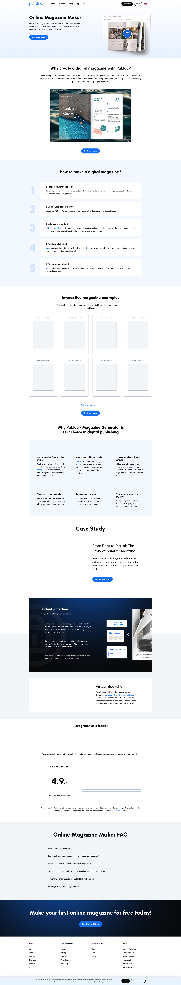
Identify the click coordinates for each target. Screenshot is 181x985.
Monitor (49, 268)
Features (32, 956)
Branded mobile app (126, 695)
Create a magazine (38, 37)
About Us (32, 953)
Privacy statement (129, 956)
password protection (55, 655)
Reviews (32, 964)
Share (48, 248)
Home (31, 949)
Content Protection (129, 949)
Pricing (31, 967)
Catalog (63, 953)
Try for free (127, 4)
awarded (119, 811)
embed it (84, 248)
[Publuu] (36, 4)
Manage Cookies (138, 981)
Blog (93, 949)
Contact (94, 956)
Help (93, 953)
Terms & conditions (129, 953)
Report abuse (127, 967)
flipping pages (42, 470)
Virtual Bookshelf (66, 960)
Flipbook (63, 949)
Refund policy (127, 964)
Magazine (64, 956)
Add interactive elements (55, 228)
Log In (138, 4)
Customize (80, 462)
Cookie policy (127, 960)
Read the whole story (102, 579)
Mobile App (64, 964)
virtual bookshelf (109, 695)
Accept (125, 981)
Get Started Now (90, 924)
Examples (32, 960)
